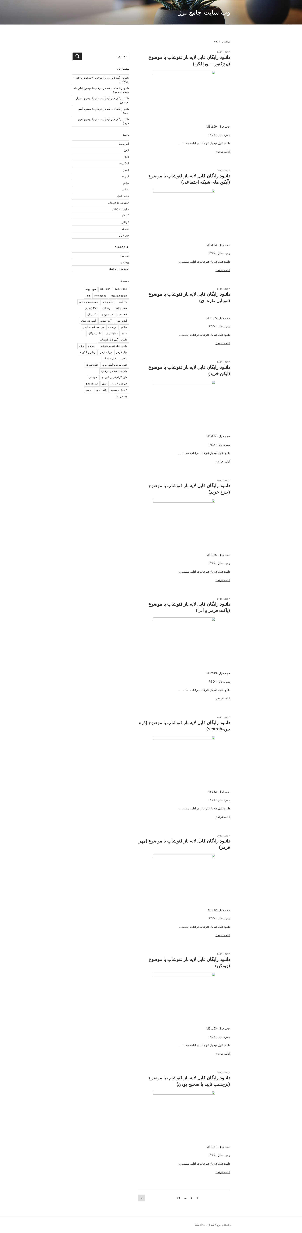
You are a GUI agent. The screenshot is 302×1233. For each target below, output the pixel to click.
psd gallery (108, 302)
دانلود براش (112, 333)
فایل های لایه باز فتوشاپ (114, 371)
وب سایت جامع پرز (204, 12)
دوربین (91, 346)
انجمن (126, 170)
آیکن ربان (92, 314)
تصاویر (125, 189)
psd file (123, 302)
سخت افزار (123, 196)
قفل (104, 383)
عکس (124, 358)
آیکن (126, 150)
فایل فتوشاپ (109, 358)
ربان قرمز (121, 352)
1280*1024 (121, 289)
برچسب (112, 327)
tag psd (123, 314)
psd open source (88, 302)
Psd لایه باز (91, 308)
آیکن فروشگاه (88, 320)
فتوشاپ (93, 377)
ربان (81, 346)
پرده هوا (125, 255)
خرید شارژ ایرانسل (119, 268)
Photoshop (100, 295)
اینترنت (125, 176)
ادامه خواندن (222, 151)
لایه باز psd (92, 383)
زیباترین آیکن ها (88, 352)
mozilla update (119, 295)
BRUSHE (105, 289)
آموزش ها (124, 143)
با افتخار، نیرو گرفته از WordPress (213, 1225)
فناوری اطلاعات (121, 209)
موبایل (125, 228)
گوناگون (125, 222)
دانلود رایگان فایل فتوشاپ (113, 339)
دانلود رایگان (94, 333)
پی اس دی (121, 396)
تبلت (124, 333)
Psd (88, 295)
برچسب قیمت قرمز (93, 327)
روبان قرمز (106, 352)
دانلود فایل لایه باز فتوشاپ (113, 346)
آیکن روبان (121, 320)
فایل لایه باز (92, 364)
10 (177, 1197)
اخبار (126, 156)
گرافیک (125, 215)
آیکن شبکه (105, 320)
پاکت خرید (101, 389)
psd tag (106, 308)
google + (91, 289)
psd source (121, 308)
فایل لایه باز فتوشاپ (118, 202)
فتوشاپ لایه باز (119, 383)
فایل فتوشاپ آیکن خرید (114, 364)
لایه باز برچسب (119, 389)
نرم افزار (124, 235)
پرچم (88, 389)
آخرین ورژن (108, 314)
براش (126, 183)
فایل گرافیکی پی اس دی (114, 377)
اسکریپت (124, 163)
